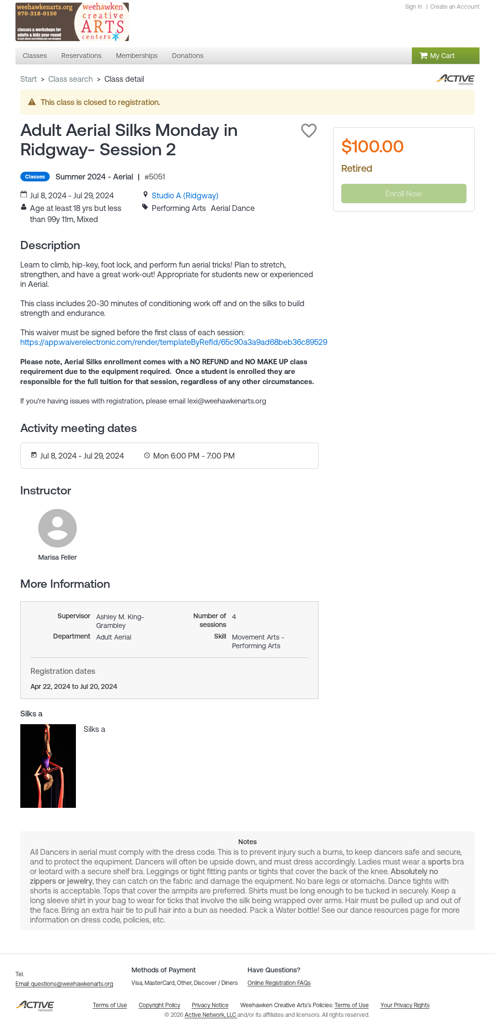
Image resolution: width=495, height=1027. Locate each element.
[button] (309, 130)
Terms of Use (352, 1005)
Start (28, 78)
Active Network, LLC (211, 1015)
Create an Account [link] (455, 6)
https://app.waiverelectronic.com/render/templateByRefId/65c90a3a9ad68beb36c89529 (173, 342)
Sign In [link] (413, 6)
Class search (70, 78)
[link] (185, 195)
